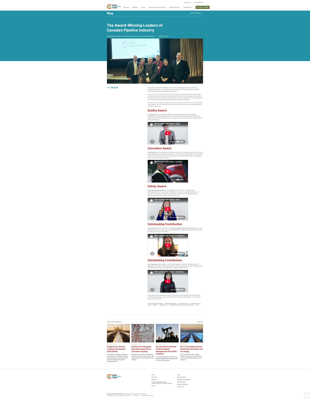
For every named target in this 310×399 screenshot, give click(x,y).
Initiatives (135, 7)
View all (200, 322)
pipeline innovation (170, 303)
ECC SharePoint (181, 382)
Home (153, 374)
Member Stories (174, 7)
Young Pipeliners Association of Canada (182, 305)
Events (143, 7)
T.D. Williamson (152, 114)
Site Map (136, 395)
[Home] (114, 6)
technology (163, 305)
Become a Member (203, 7)
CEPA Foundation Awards (155, 303)
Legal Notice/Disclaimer (147, 395)
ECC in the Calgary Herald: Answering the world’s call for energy (191, 348)
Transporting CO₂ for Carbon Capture (162, 383)
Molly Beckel (151, 228)
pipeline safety (195, 303)
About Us (126, 7)
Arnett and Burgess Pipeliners (156, 190)
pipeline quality (184, 303)
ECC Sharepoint (198, 2)
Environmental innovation (115, 36)
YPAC (197, 305)
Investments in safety (130, 36)
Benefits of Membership (183, 379)
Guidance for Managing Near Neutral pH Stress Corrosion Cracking (141, 348)
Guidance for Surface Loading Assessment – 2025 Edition (116, 348)
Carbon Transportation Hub (156, 7)
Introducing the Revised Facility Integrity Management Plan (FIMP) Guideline (166, 350)
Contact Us (187, 2)
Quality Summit (152, 305)
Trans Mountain (152, 152)
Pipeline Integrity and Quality (146, 36)
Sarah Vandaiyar (152, 264)
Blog (178, 374)
